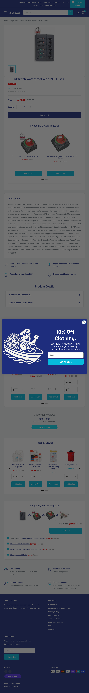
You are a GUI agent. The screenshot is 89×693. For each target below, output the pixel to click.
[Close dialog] (84, 322)
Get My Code (66, 361)
